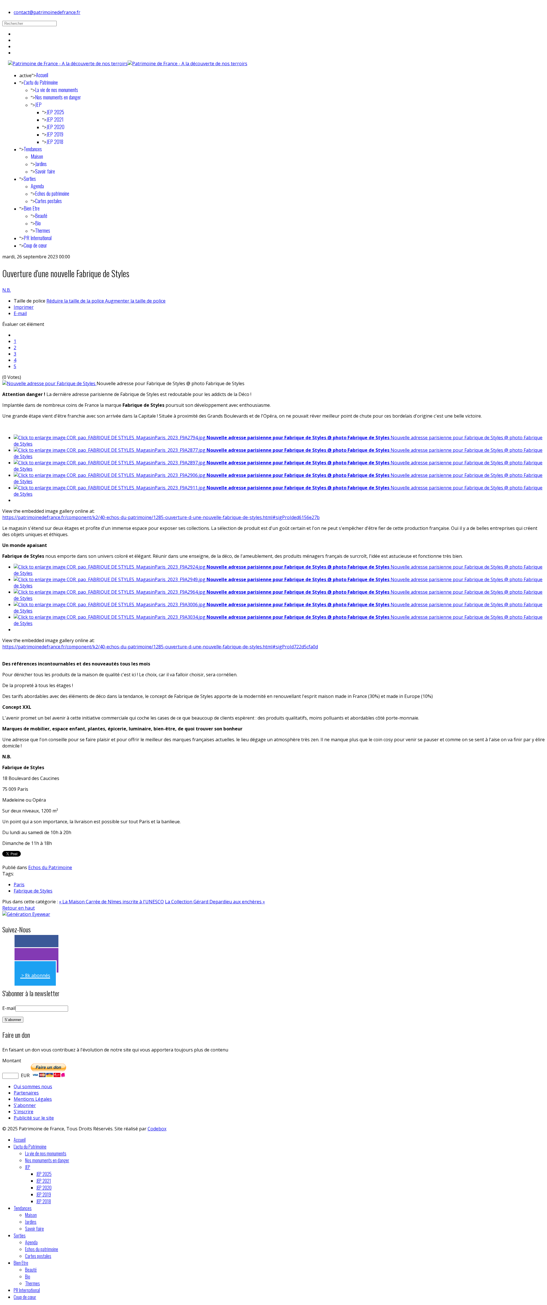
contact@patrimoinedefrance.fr (47, 12)
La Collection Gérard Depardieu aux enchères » (215, 901)
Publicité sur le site (34, 1118)
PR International (38, 238)
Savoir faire (45, 171)
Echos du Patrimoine (50, 867)
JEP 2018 (54, 141)
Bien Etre (32, 208)
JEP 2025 (55, 112)
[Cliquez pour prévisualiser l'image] (49, 383)
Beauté (41, 215)
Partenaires (26, 1093)
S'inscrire (23, 1111)
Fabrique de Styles (33, 891)
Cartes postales (48, 201)
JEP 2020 (55, 126)
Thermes (42, 230)
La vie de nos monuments (56, 89)
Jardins (41, 164)
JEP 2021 (55, 119)
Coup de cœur (35, 245)
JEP (38, 104)
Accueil (42, 75)
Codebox (157, 1129)
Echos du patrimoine (52, 193)
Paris (19, 884)
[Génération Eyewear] (26, 914)
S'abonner (25, 1105)
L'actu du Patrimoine (41, 82)
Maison (37, 156)
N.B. (6, 290)
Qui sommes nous (33, 1086)
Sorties (30, 178)
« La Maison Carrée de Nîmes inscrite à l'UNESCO (111, 901)
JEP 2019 (54, 134)
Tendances (33, 149)
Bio (38, 223)
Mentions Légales (33, 1099)
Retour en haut (18, 908)
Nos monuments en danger (58, 97)
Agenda (37, 186)
